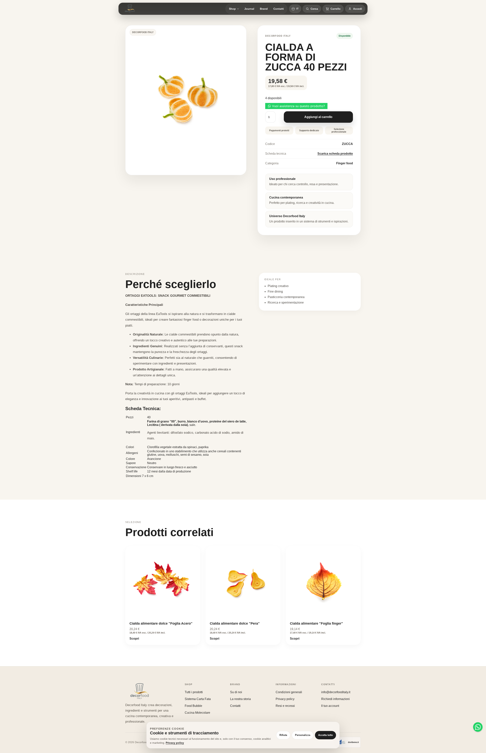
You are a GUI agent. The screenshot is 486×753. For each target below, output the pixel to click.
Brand (264, 8)
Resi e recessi (285, 705)
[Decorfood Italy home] (130, 8)
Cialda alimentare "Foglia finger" (316, 623)
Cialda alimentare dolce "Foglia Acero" (161, 623)
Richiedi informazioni (335, 699)
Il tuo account (330, 705)
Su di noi (236, 692)
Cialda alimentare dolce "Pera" (235, 623)
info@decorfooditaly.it (335, 692)
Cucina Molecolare (197, 712)
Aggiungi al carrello (318, 117)
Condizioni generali (289, 692)
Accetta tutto (325, 735)
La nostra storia (240, 699)
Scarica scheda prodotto (335, 153)
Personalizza (302, 735)
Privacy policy (285, 699)
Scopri (134, 638)
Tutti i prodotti (194, 692)
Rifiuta (283, 735)
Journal (249, 8)
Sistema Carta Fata (198, 699)
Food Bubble (193, 705)
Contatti (278, 8)
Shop (232, 8)
